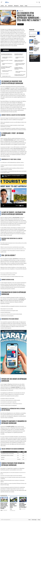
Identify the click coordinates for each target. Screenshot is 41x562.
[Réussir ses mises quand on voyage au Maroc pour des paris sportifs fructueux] (4, 499)
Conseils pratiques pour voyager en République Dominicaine (20, 75)
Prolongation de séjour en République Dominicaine (19, 54)
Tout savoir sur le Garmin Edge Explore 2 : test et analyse (13, 505)
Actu (34, 46)
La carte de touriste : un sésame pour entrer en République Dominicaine (6, 67)
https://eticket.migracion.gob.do (18, 148)
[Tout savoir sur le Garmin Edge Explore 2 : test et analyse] (13, 499)
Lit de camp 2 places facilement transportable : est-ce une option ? (23, 505)
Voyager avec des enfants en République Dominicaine (19, 61)
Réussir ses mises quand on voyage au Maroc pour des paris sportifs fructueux (4, 506)
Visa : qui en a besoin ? (5, 73)
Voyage (1, 510)
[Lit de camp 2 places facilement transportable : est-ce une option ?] (22, 499)
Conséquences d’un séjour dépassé (20, 57)
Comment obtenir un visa (6, 76)
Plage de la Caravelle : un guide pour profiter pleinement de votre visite (37, 42)
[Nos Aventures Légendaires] (7, 2)
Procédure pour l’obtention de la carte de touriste (7, 71)
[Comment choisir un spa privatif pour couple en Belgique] (31, 48)
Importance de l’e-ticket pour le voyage (7, 64)
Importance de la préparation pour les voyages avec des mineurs (20, 64)
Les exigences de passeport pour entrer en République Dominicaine (6, 54)
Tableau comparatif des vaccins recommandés (21, 72)
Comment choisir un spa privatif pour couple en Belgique (36, 49)
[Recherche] (37, 2)
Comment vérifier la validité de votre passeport (7, 57)
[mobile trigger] (2, 2)
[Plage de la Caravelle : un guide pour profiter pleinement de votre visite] (31, 41)
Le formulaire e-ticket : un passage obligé (6, 61)
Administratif (20, 24)
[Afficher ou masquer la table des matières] (17, 50)
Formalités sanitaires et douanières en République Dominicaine (19, 68)
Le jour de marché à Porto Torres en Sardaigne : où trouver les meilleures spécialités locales (34, 57)
